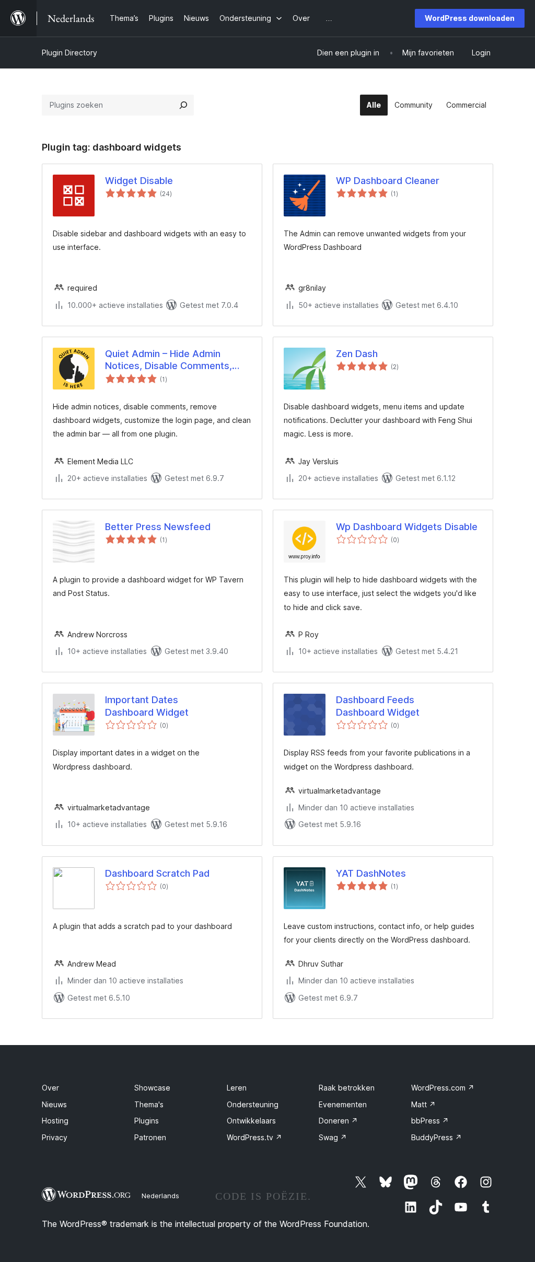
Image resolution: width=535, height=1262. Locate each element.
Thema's (149, 1104)
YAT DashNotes (371, 873)
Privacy (54, 1137)
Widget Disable (139, 180)
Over (50, 1087)
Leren (237, 1087)
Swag (333, 1137)
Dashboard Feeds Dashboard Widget (378, 705)
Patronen (150, 1137)
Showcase (152, 1087)
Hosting (55, 1120)
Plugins (146, 1120)
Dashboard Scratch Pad (157, 873)
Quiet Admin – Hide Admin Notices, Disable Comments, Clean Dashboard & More (168, 360)
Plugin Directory (69, 52)
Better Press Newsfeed (158, 526)
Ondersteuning (252, 1104)
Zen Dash (357, 353)
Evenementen (343, 1104)
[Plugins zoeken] (183, 105)
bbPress (430, 1120)
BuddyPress (436, 1137)
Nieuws (54, 1104)
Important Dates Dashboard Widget (147, 705)
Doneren (338, 1120)
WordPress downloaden (470, 18)
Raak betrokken (347, 1087)
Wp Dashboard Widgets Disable (407, 526)
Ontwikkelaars (251, 1120)
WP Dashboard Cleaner (387, 180)
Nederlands (160, 1195)
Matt (423, 1104)
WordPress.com (442, 1087)
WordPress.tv (254, 1137)
